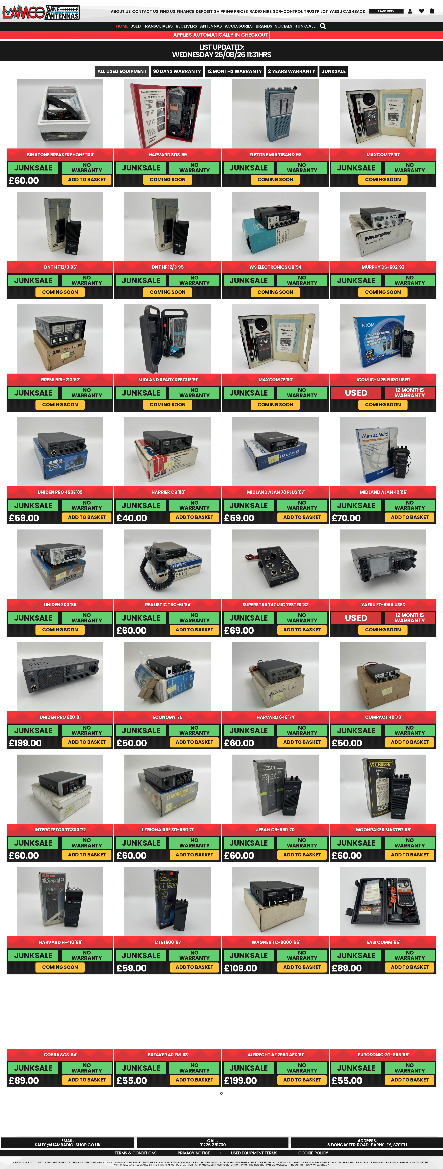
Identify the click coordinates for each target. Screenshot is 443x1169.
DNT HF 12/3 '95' (168, 267)
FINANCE (185, 11)
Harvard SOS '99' (168, 155)
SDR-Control (288, 11)
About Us (121, 11)
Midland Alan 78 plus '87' (276, 492)
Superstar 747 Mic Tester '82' (275, 605)
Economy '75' (168, 717)
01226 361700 (40, 11)
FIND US (167, 11)
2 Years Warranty (291, 71)
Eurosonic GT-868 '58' (383, 1055)
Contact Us (145, 11)
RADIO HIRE (260, 11)
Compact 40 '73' (383, 717)
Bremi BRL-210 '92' (60, 380)
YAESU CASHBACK (347, 11)
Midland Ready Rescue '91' (168, 380)
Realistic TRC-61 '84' (168, 605)
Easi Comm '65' (383, 942)
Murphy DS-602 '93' (383, 267)
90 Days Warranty (177, 71)
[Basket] (432, 10)
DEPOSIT (204, 11)
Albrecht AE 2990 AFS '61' (276, 1055)
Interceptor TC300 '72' (60, 830)
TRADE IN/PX (386, 11)
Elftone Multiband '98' (275, 155)
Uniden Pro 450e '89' (60, 492)
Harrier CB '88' (168, 492)
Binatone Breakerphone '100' (60, 155)
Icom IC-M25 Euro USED (383, 380)
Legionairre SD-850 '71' (168, 830)
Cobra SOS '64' (60, 1055)
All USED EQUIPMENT (122, 71)
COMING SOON (168, 179)
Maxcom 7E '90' (276, 380)
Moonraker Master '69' (383, 830)
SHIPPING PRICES (231, 11)
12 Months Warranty (234, 71)
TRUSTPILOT (316, 11)
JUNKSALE (334, 71)
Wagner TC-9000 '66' (276, 942)
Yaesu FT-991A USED (383, 605)
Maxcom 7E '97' (383, 155)
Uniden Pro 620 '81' (61, 717)
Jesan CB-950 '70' (276, 830)
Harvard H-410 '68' (60, 942)
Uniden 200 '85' (60, 605)
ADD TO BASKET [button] (87, 179)
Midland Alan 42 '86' (383, 492)
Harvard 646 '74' (275, 717)
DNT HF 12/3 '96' (60, 267)
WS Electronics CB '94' (275, 267)
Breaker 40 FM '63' (168, 1055)
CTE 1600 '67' (168, 942)
